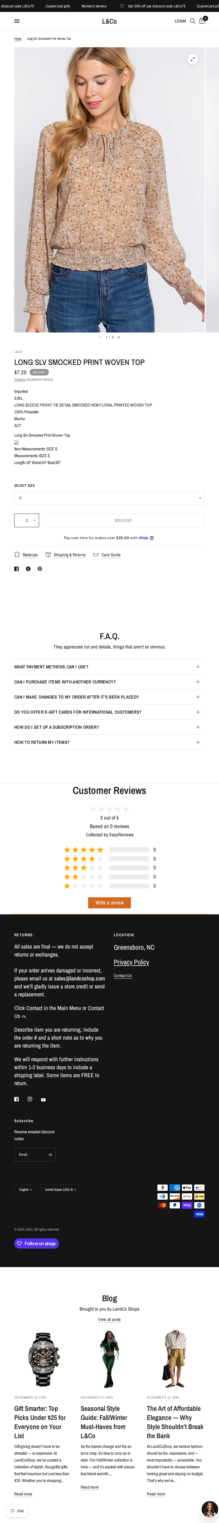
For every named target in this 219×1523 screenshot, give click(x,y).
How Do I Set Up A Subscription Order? (56, 727)
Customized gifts (45, 6)
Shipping (19, 379)
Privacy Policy (131, 961)
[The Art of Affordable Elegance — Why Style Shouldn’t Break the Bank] (176, 1359)
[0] (201, 21)
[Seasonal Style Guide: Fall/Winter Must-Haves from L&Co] (110, 1359)
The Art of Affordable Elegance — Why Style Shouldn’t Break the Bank (175, 1422)
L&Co (109, 21)
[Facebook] (20, 1099)
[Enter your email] (50, 1154)
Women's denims (81, 6)
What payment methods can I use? (51, 667)
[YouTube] (47, 1099)
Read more (23, 1493)
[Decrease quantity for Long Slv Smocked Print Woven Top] (19, 520)
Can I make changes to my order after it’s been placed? (76, 697)
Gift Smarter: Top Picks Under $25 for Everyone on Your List (40, 1422)
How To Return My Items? (42, 742)
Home (17, 38)
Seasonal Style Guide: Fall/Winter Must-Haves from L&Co (104, 1422)
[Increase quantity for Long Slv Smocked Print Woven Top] (34, 520)
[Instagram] (34, 1099)
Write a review (110, 902)
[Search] (192, 21)
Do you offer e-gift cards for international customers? (77, 712)
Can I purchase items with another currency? (65, 682)
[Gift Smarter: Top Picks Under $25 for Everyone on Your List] (43, 1359)
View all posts (109, 1319)
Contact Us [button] (123, 975)
